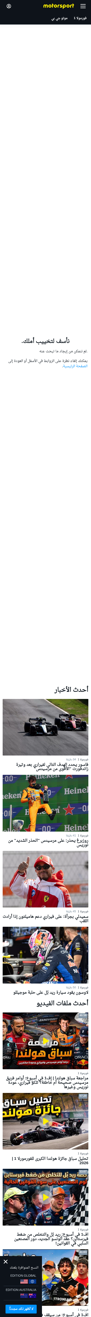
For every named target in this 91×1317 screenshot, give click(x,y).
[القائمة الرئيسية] (83, 6)
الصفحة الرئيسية (75, 366)
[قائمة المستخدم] (8, 6)
